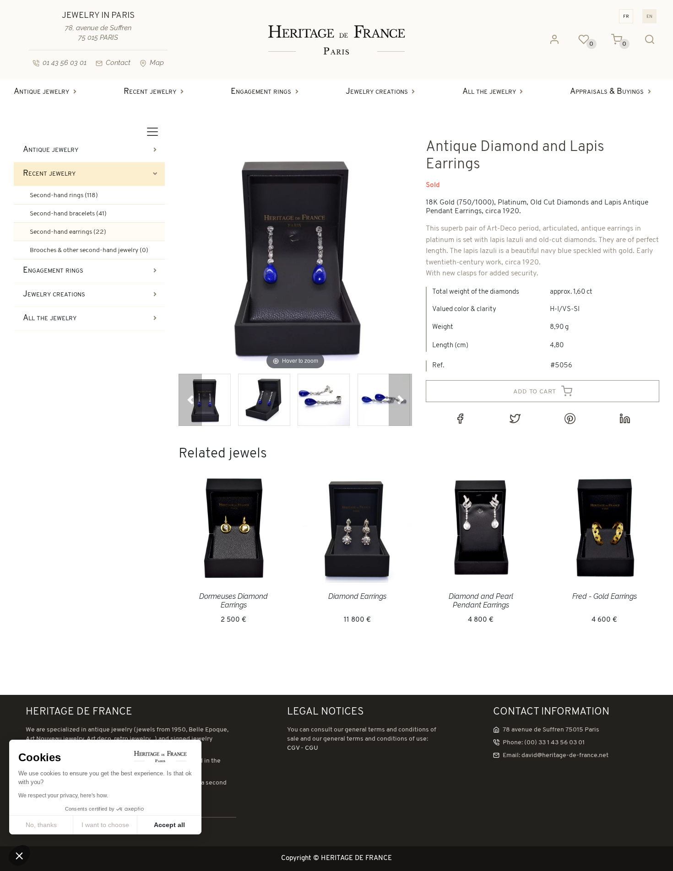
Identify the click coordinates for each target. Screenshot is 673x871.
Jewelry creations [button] (377, 92)
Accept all (169, 824)
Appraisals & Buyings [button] (607, 92)
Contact (118, 63)
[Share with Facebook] (460, 418)
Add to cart (535, 391)
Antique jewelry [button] (41, 92)
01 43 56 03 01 (65, 63)
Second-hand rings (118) (64, 195)
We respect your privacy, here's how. (63, 795)
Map (157, 63)
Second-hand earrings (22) (68, 232)
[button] (190, 400)
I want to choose (105, 824)
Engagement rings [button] (261, 92)
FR (626, 16)
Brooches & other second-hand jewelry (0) (89, 250)
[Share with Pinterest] (570, 418)
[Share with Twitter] (515, 418)
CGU (311, 748)
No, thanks (41, 824)
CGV (293, 748)
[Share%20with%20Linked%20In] (625, 418)
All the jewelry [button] (489, 92)
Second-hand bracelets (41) (68, 213)
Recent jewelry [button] (150, 92)
